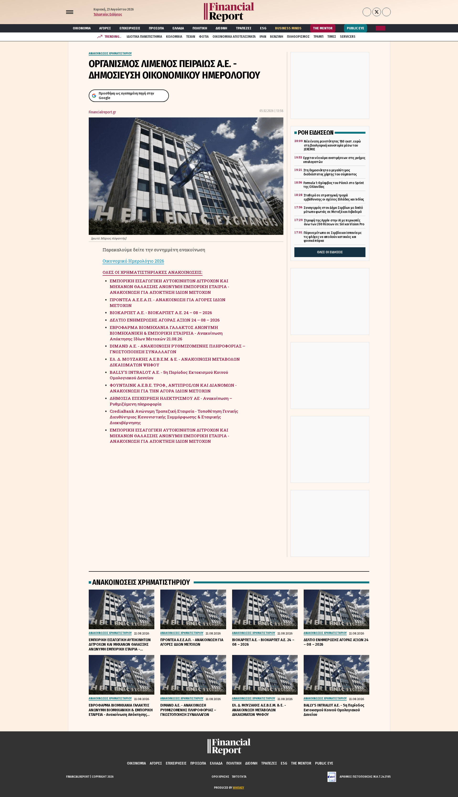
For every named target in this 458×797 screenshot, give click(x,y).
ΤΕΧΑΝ (190, 37)
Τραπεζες (243, 28)
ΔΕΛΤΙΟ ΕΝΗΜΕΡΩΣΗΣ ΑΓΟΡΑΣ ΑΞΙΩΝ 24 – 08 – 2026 (165, 320)
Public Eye (355, 28)
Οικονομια (82, 28)
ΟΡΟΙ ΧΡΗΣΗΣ (220, 776)
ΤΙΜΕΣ (331, 37)
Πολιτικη (200, 28)
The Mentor (323, 28)
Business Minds (288, 28)
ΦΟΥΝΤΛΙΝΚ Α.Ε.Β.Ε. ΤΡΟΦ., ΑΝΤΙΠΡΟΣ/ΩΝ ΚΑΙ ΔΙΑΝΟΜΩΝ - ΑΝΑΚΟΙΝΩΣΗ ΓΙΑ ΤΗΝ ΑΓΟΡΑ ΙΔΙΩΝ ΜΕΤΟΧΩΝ (173, 388)
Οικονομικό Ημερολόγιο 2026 (133, 261)
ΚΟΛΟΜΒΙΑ (174, 37)
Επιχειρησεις (130, 28)
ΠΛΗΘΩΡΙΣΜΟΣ (298, 37)
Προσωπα (156, 28)
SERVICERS (347, 37)
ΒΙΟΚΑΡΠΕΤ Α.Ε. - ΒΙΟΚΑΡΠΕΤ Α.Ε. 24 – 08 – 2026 (161, 312)
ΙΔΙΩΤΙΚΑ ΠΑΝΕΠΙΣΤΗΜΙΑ (144, 37)
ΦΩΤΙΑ (204, 37)
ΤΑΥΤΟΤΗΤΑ (239, 776)
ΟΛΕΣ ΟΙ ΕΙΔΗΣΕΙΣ (330, 252)
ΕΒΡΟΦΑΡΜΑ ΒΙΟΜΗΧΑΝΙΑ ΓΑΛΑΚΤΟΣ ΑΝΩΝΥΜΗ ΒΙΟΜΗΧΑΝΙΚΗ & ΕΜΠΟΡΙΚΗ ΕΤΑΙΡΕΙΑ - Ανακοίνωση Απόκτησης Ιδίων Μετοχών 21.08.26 (166, 333)
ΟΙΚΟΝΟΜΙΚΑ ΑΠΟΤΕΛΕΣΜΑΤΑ (234, 37)
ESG (263, 28)
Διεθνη (221, 28)
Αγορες (105, 28)
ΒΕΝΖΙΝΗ (276, 37)
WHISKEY (238, 787)
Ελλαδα (178, 28)
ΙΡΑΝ (263, 37)
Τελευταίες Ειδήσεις (108, 14)
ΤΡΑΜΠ (318, 37)
